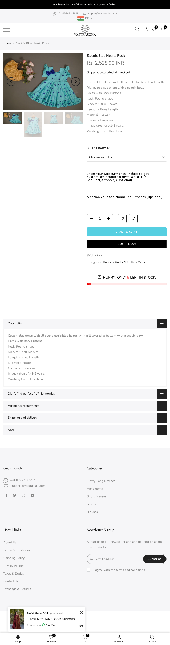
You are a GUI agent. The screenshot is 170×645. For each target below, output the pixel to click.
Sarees (91, 504)
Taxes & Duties (13, 573)
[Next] (75, 81)
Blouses (92, 512)
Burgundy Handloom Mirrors (51, 619)
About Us (10, 542)
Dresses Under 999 (116, 262)
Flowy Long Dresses (101, 481)
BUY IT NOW (126, 244)
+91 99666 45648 (68, 13)
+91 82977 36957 (22, 480)
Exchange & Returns (17, 589)
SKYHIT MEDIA (124, 618)
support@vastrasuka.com (102, 13)
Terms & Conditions (17, 550)
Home (7, 43)
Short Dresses (96, 496)
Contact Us (11, 581)
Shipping (93, 72)
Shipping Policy (14, 558)
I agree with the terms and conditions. (119, 570)
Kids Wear (138, 262)
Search (87, 626)
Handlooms (95, 489)
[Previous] (11, 81)
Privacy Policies (13, 566)
